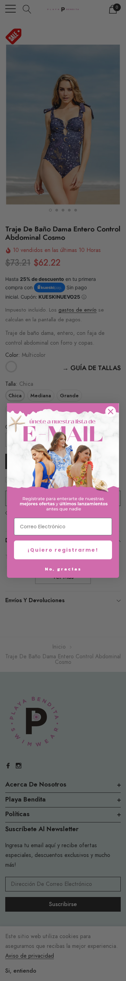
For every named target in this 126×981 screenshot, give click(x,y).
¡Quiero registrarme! (63, 549)
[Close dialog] (110, 411)
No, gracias (63, 569)
